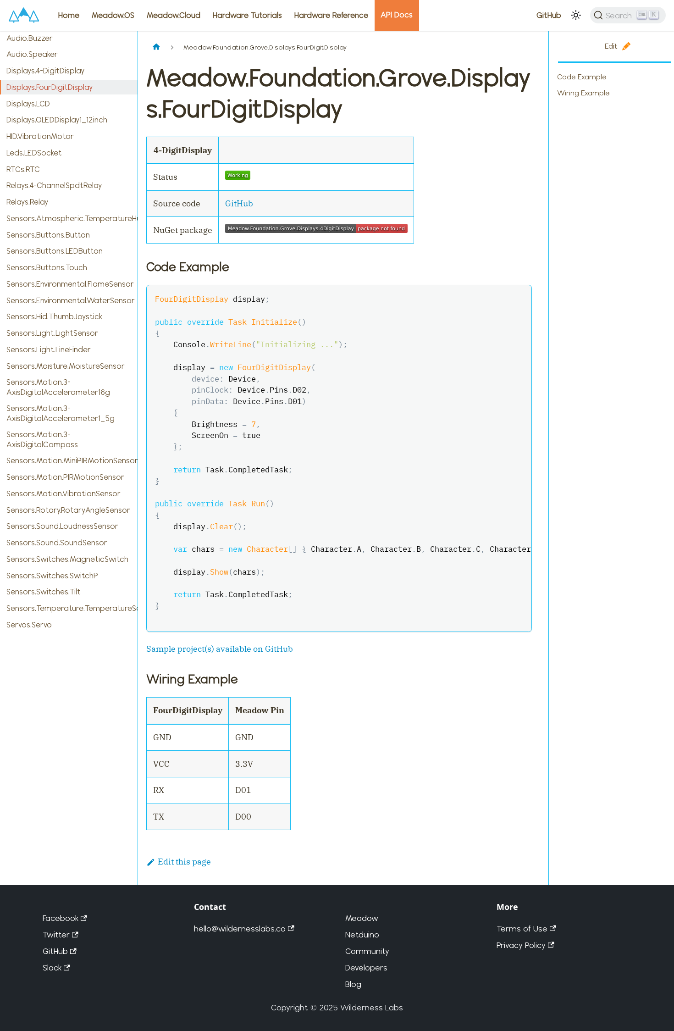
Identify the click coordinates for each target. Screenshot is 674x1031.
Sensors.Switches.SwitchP (52, 575)
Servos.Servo (29, 624)
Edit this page (184, 861)
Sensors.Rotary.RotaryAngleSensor (68, 510)
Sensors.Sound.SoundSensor (56, 542)
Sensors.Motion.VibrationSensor (63, 493)
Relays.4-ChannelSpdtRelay (54, 185)
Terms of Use (522, 928)
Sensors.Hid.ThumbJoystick (54, 316)
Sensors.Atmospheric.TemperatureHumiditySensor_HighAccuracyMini (72, 218)
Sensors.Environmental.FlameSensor (70, 283)
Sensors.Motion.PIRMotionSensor (65, 477)
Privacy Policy (521, 945)
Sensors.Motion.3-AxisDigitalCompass (42, 439)
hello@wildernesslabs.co (240, 928)
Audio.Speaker (32, 54)
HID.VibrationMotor (40, 136)
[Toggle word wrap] (500, 298)
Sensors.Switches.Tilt (43, 591)
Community (367, 951)
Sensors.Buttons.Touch (46, 267)
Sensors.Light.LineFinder (48, 349)
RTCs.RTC (23, 169)
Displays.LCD (28, 103)
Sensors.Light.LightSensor (52, 333)
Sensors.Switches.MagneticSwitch (67, 559)
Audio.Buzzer (29, 38)
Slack (52, 967)
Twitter (56, 934)
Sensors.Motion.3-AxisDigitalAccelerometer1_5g (60, 413)
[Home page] (156, 47)
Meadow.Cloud (173, 15)
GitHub (548, 15)
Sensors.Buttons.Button (48, 234)
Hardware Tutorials (247, 15)
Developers (366, 967)
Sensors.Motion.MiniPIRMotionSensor (72, 460)
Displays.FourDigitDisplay (49, 87)
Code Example (582, 76)
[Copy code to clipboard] (518, 298)
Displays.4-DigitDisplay (45, 70)
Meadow (361, 918)
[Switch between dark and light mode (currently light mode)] (576, 15)
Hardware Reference (331, 15)
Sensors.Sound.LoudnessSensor (62, 526)
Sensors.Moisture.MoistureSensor (65, 366)
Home (68, 15)
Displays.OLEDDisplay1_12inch (56, 119)
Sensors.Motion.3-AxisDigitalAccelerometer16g (58, 386)
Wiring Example (583, 93)
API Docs (397, 14)
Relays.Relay (27, 201)
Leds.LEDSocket (34, 152)
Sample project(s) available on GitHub (219, 648)
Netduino (362, 934)
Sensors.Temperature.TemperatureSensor (72, 608)
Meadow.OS (113, 15)
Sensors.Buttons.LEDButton (54, 250)
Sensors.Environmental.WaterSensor (70, 300)
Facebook (60, 918)
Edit (611, 46)
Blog (353, 984)
